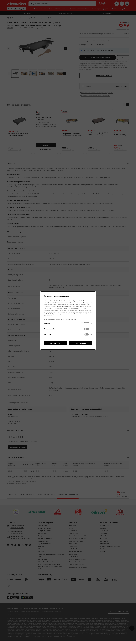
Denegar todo (55, 343)
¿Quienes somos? (60, 319)
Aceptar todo (81, 343)
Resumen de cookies (71, 319)
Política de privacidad (49, 319)
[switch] (86, 329)
